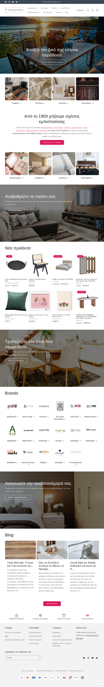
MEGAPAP (27, 441)
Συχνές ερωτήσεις (35, 632)
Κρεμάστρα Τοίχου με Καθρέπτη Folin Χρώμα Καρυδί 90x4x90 (86, 280)
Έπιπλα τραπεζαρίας (16, 361)
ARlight (43, 463)
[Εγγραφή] (39, 657)
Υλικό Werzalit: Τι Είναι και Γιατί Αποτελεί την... (20, 564)
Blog (6, 636)
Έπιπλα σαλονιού (15, 210)
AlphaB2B (11, 441)
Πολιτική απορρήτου (61, 670)
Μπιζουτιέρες (15, 178)
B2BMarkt (11, 463)
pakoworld (11, 417)
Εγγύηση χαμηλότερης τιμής (15, 640)
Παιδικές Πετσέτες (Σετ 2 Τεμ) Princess (38, 315)
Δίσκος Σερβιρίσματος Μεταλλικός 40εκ (16, 280)
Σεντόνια (39, 103)
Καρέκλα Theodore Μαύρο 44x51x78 (37, 280)
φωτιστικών (58, 127)
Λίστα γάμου (56, 636)
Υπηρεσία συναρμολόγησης (62, 640)
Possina (43, 417)
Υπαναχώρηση (34, 643)
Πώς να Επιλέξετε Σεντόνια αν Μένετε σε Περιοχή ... (51, 565)
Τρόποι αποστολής (35, 636)
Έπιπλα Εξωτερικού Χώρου (52, 62)
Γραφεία (15, 103)
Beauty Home (90, 417)
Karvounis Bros (28, 463)
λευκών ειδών (76, 127)
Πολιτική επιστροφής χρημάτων (45, 670)
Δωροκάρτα (56, 632)
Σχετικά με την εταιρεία (52, 142)
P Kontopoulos (75, 463)
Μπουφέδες (86, 178)
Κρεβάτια (39, 178)
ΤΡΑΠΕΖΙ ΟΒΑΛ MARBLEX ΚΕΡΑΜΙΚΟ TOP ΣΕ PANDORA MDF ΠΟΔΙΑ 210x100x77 (86, 316)
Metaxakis (90, 441)
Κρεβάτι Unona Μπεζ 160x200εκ (62, 279)
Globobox (74, 441)
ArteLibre (74, 417)
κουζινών (43, 130)
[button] (32, 8)
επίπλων (67, 127)
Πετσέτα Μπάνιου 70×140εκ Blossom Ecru (61, 315)
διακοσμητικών (47, 127)
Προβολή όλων (52, 603)
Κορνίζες (63, 103)
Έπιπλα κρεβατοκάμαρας (18, 497)
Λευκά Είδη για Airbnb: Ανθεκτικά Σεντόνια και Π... (83, 565)
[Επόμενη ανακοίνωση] (70, 2)
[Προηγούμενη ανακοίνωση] (34, 2)
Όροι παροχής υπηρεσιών (76, 670)
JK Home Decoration (59, 418)
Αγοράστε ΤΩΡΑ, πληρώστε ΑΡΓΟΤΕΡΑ (62, 645)
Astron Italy (27, 417)
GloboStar (42, 441)
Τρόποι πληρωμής (35, 640)
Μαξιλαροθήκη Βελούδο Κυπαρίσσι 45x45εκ (16, 315)
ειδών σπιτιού (31, 130)
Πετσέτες (63, 178)
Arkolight (58, 463)
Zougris (58, 441)
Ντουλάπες (86, 103)
